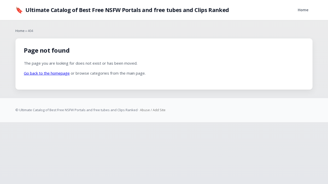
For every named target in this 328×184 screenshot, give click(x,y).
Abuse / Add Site (153, 110)
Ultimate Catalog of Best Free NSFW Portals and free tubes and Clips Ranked (122, 10)
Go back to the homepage (47, 73)
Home (303, 9)
